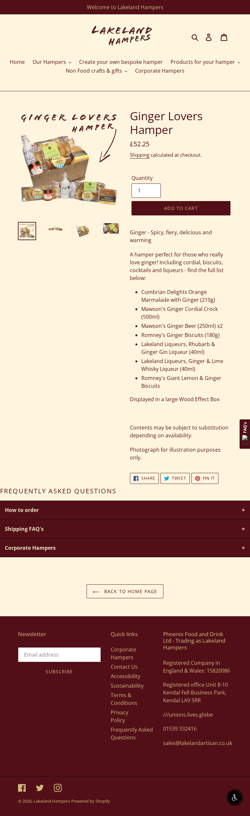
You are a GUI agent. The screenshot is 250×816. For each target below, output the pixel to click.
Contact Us (124, 666)
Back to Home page (130, 591)
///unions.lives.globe (188, 714)
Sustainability (127, 685)
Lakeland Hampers (52, 801)
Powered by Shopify (90, 801)
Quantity (142, 178)
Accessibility (125, 676)
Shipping (139, 155)
